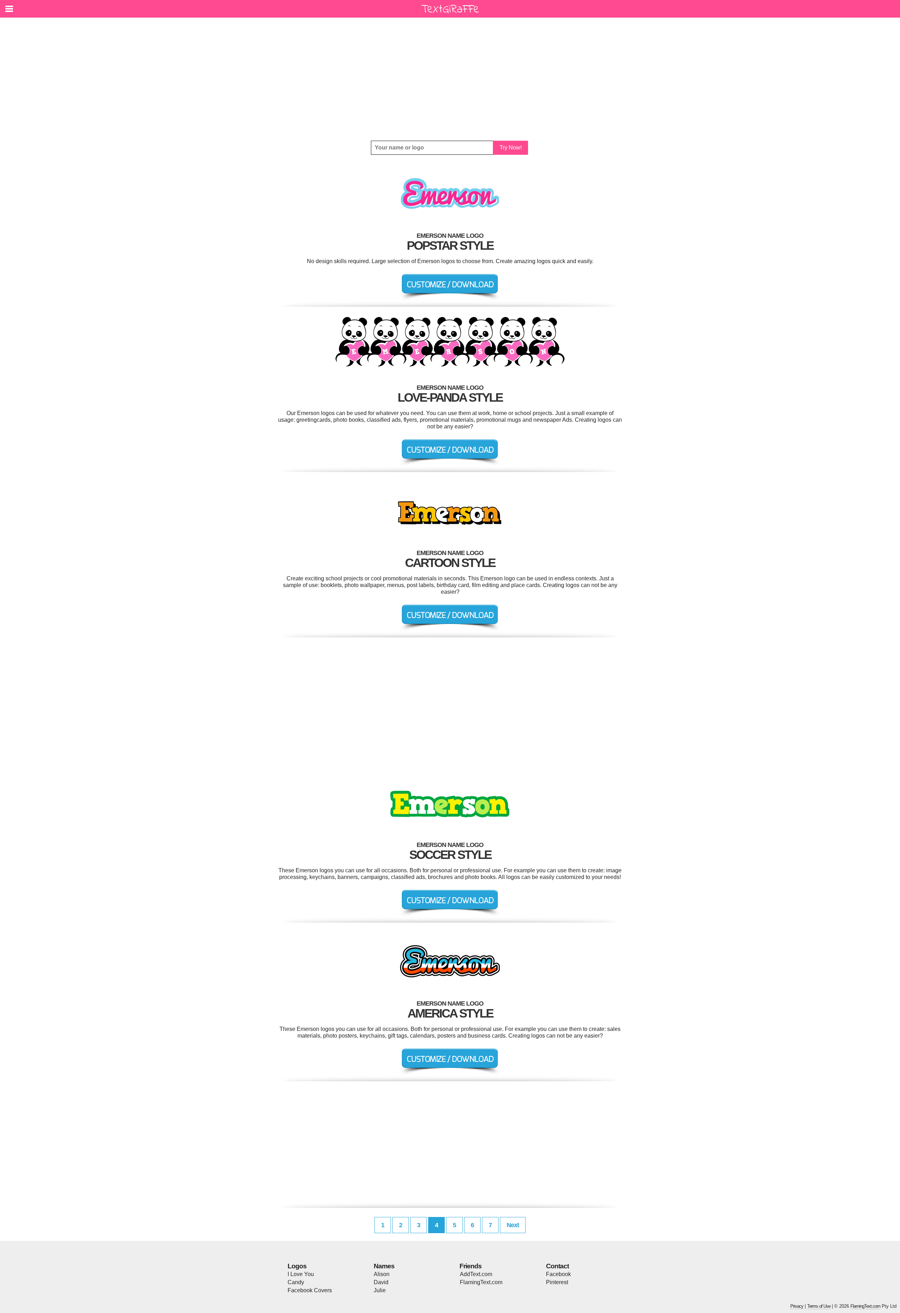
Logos (297, 1266)
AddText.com (476, 1274)
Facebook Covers (310, 1290)
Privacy (796, 1306)
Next (513, 1225)
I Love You (301, 1274)
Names (384, 1266)
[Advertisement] (450, 79)
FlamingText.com (481, 1282)
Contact (557, 1266)
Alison (382, 1274)
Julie (380, 1290)
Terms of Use (818, 1306)
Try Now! (511, 148)
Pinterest (557, 1282)
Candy (296, 1282)
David (381, 1282)
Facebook (558, 1274)
